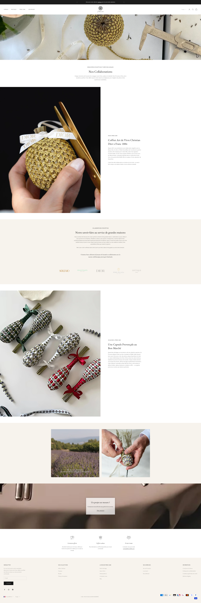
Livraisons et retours (188, 568)
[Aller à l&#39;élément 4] (118, 270)
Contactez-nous (103, 576)
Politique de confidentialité (189, 571)
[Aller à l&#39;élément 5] (136, 270)
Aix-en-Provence (147, 568)
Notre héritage (103, 568)
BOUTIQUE (13, 9)
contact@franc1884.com (128, 548)
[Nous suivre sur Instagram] (8, 589)
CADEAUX (6, 9)
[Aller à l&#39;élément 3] (100, 270)
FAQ (101, 579)
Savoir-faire (102, 571)
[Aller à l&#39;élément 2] (82, 270)
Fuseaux (60, 571)
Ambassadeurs (103, 573)
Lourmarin (145, 571)
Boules (60, 573)
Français (183, 9)
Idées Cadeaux (61, 568)
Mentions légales (187, 576)
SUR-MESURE (31, 9)
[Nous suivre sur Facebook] (4, 589)
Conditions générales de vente (190, 573)
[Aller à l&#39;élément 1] (64, 270)
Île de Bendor (146, 573)
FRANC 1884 (22, 9)
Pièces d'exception (62, 576)
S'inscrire (8, 583)
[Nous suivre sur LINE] (13, 589)
